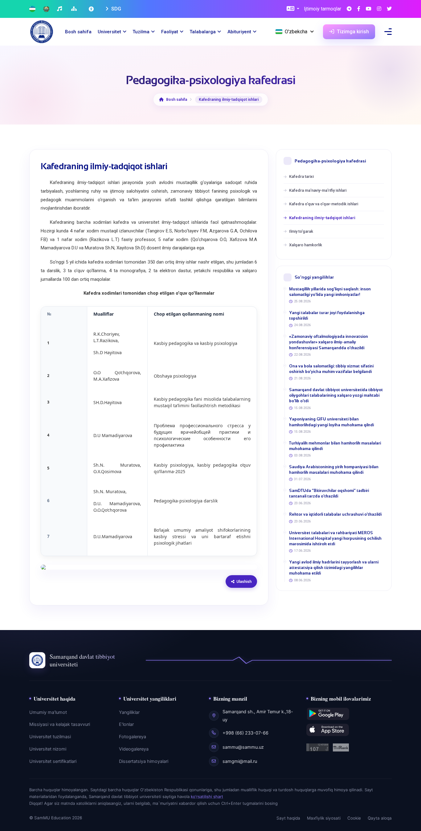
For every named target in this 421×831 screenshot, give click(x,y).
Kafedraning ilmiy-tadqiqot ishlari (322, 217)
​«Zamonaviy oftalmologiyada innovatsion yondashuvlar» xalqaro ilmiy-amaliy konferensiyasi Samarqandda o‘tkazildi (328, 342)
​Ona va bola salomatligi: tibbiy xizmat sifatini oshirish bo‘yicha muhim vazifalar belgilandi (331, 369)
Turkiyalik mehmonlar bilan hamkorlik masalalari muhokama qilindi (335, 446)
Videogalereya (134, 749)
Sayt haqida (288, 818)
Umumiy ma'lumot (48, 712)
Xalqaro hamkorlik (305, 245)
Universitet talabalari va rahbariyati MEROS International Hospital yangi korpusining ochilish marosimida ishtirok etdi (335, 538)
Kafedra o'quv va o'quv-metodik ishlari (323, 204)
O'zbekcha (296, 32)
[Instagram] (379, 9)
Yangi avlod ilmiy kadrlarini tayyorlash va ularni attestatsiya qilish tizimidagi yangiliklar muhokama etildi (333, 567)
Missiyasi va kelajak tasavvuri (59, 724)
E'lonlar (126, 724)
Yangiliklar (129, 712)
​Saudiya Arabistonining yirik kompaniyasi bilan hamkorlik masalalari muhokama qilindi (333, 470)
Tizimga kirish (352, 32)
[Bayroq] (32, 9)
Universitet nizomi (47, 749)
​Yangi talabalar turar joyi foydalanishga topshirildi (327, 315)
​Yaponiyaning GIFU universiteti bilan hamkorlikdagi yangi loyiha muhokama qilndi (331, 422)
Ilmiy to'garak (301, 231)
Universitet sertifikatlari (52, 761)
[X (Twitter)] (389, 9)
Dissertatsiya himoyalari (143, 761)
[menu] (388, 31)
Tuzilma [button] (141, 32)
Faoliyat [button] (169, 32)
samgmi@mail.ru (240, 761)
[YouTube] (368, 9)
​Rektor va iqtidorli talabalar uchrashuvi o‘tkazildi (335, 514)
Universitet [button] (109, 32)
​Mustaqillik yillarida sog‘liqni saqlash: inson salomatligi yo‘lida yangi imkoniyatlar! (330, 292)
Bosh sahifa (78, 32)
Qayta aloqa (380, 818)
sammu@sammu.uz (243, 747)
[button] (293, 9)
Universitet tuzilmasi (50, 736)
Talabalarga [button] (203, 32)
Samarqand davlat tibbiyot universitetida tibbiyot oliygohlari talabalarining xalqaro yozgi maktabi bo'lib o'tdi (336, 395)
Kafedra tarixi (301, 176)
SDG (115, 9)
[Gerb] (46, 9)
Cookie (354, 818)
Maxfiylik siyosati (324, 818)
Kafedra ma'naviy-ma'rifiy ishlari (317, 190)
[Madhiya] (60, 9)
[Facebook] (358, 9)
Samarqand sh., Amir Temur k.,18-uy (258, 716)
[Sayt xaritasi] (74, 9)
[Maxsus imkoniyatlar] (92, 9)
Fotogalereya (132, 736)
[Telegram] (349, 9)
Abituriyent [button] (239, 32)
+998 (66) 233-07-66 (245, 733)
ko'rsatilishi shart (207, 796)
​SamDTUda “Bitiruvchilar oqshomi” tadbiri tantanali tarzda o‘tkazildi (329, 493)
